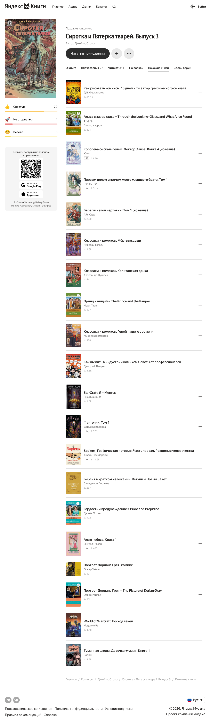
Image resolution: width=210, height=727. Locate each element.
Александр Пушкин (96, 275)
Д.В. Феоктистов (94, 92)
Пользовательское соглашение (28, 709)
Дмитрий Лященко (95, 366)
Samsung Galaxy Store (36, 202)
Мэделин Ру (91, 625)
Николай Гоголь (93, 244)
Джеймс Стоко (85, 43)
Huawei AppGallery (21, 205)
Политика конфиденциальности (79, 709)
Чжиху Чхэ (90, 183)
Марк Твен (90, 305)
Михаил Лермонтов (96, 335)
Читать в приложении (88, 53)
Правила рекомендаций (23, 715)
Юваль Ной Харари (96, 455)
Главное (58, 6)
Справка (50, 715)
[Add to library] (200, 92)
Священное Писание (96, 483)
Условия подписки (118, 709)
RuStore (18, 202)
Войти (202, 6)
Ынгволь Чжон (93, 543)
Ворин (87, 654)
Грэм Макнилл (92, 396)
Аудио (72, 6)
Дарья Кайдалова (95, 426)
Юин (86, 153)
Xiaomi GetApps (42, 205)
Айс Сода (90, 214)
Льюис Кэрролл (93, 125)
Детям (86, 6)
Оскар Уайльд (92, 569)
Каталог (101, 6)
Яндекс (199, 714)
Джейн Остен (92, 513)
